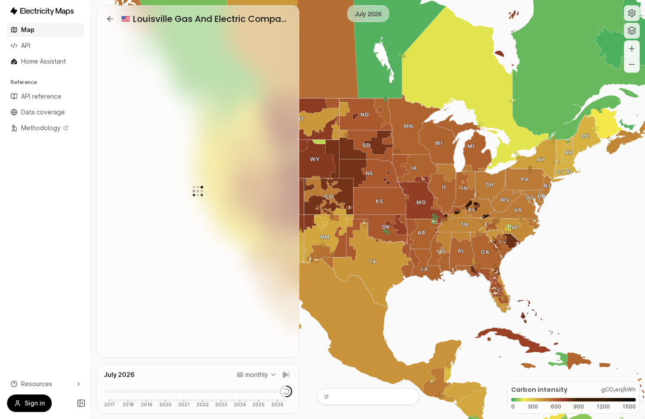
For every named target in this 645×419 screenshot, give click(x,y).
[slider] (286, 391)
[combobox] (257, 375)
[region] (368, 209)
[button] (632, 13)
